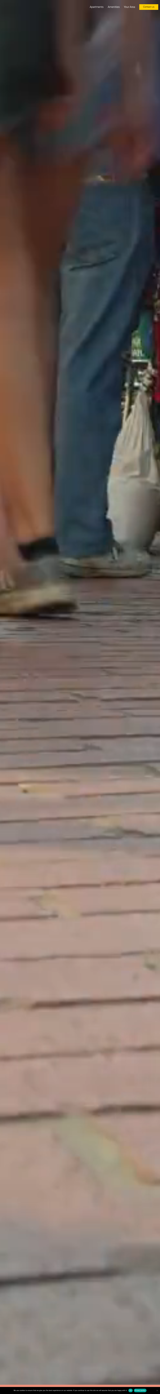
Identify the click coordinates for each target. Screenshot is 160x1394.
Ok (131, 1390)
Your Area (129, 7)
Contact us (148, 7)
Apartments (97, 7)
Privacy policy (140, 1390)
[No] (157, 1390)
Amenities (114, 7)
